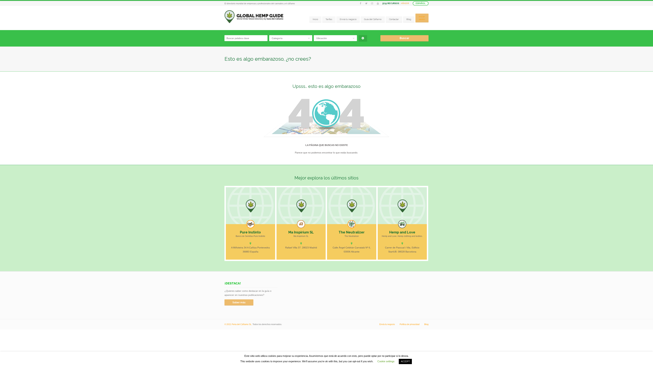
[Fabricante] (352, 224)
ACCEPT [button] (405, 361)
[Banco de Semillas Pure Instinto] (250, 205)
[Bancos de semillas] (250, 224)
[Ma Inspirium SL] (301, 205)
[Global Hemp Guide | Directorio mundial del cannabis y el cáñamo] (253, 16)
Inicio (315, 19)
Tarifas (329, 19)
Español (421, 3)
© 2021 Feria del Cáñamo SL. (238, 324)
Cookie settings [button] (386, 361)
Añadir (405, 3)
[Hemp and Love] (402, 205)
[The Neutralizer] (351, 205)
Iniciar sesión (422, 18)
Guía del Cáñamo (372, 19)
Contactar (394, 19)
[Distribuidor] (301, 224)
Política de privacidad (410, 324)
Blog (408, 19)
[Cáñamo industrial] (402, 224)
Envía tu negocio (348, 19)
